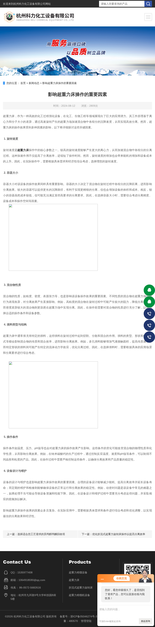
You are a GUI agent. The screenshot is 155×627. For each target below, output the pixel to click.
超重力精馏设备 (78, 572)
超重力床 (23, 150)
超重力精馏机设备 (79, 595)
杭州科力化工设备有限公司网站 (32, 3)
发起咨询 (145, 621)
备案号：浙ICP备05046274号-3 (78, 616)
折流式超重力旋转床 (81, 587)
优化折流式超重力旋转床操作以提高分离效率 (118, 534)
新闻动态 (34, 83)
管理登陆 (86, 620)
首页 (23, 83)
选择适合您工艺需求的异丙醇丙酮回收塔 (41, 534)
